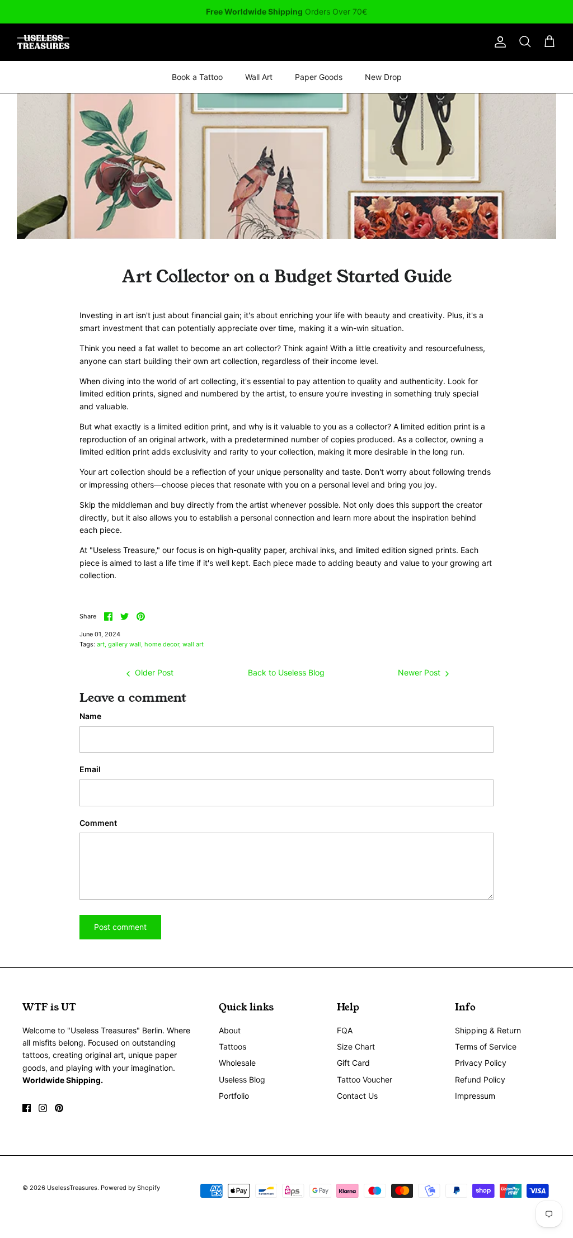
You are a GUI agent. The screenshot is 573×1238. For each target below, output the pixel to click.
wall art (193, 644)
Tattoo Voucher (364, 1079)
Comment (98, 823)
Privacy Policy (480, 1062)
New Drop (383, 77)
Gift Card (353, 1062)
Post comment (120, 927)
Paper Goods (318, 77)
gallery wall (124, 644)
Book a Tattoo (197, 77)
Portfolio (234, 1095)
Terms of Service (485, 1046)
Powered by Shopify (130, 1188)
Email (90, 769)
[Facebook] (26, 1108)
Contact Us (357, 1095)
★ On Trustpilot (286, 15)
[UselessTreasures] (43, 42)
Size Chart (356, 1046)
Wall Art (259, 77)
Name (90, 716)
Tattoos (232, 1046)
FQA (345, 1030)
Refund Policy (480, 1079)
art (101, 644)
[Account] (498, 42)
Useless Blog (242, 1079)
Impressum (475, 1095)
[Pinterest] (59, 1108)
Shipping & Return (488, 1030)
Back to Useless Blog (286, 672)
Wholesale (237, 1062)
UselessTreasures (72, 1188)
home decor (161, 644)
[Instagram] (43, 1108)
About (230, 1030)
